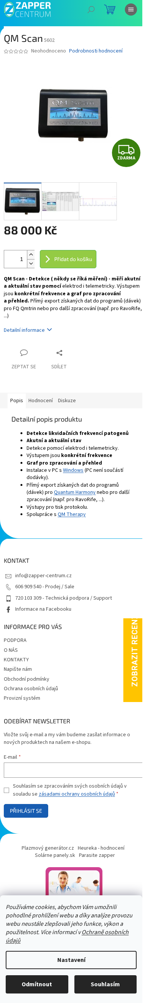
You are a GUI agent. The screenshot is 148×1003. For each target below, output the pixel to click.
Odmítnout (37, 984)
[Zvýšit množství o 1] (31, 254)
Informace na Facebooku (43, 609)
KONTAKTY (16, 660)
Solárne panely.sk (55, 855)
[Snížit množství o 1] (31, 263)
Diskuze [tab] (67, 400)
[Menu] (131, 9)
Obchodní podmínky (26, 679)
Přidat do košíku (73, 259)
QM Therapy (72, 514)
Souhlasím (105, 984)
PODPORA (15, 640)
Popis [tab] (16, 400)
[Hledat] (91, 9)
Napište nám (18, 669)
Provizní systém (22, 698)
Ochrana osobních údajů (31, 689)
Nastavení (71, 960)
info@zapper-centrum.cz (43, 576)
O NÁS (11, 650)
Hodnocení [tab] (40, 400)
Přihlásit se (26, 810)
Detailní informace (24, 330)
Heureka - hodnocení (101, 848)
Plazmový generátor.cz (48, 848)
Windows (73, 470)
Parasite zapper (97, 855)
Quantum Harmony (75, 492)
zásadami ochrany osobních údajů (77, 794)
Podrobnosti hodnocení (96, 51)
